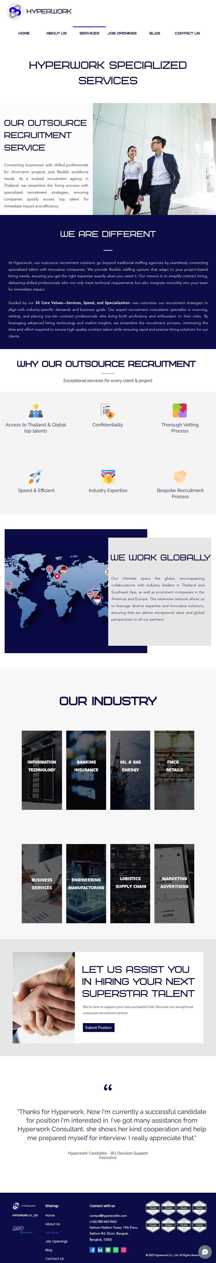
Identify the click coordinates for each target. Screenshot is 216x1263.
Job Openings (56, 1241)
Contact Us (54, 1258)
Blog (48, 1250)
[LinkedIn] (100, 1250)
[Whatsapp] (116, 1250)
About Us (52, 1224)
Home (50, 1215)
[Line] (108, 1250)
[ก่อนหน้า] (13, 1124)
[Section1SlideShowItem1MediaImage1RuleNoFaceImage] (104, 1182)
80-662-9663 (108, 1221)
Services (52, 1232)
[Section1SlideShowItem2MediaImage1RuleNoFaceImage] (108, 1182)
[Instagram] (123, 1250)
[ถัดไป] (203, 1124)
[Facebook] (92, 1250)
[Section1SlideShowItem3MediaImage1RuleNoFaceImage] (112, 1182)
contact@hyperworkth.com (108, 1216)
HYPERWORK (49, 11)
